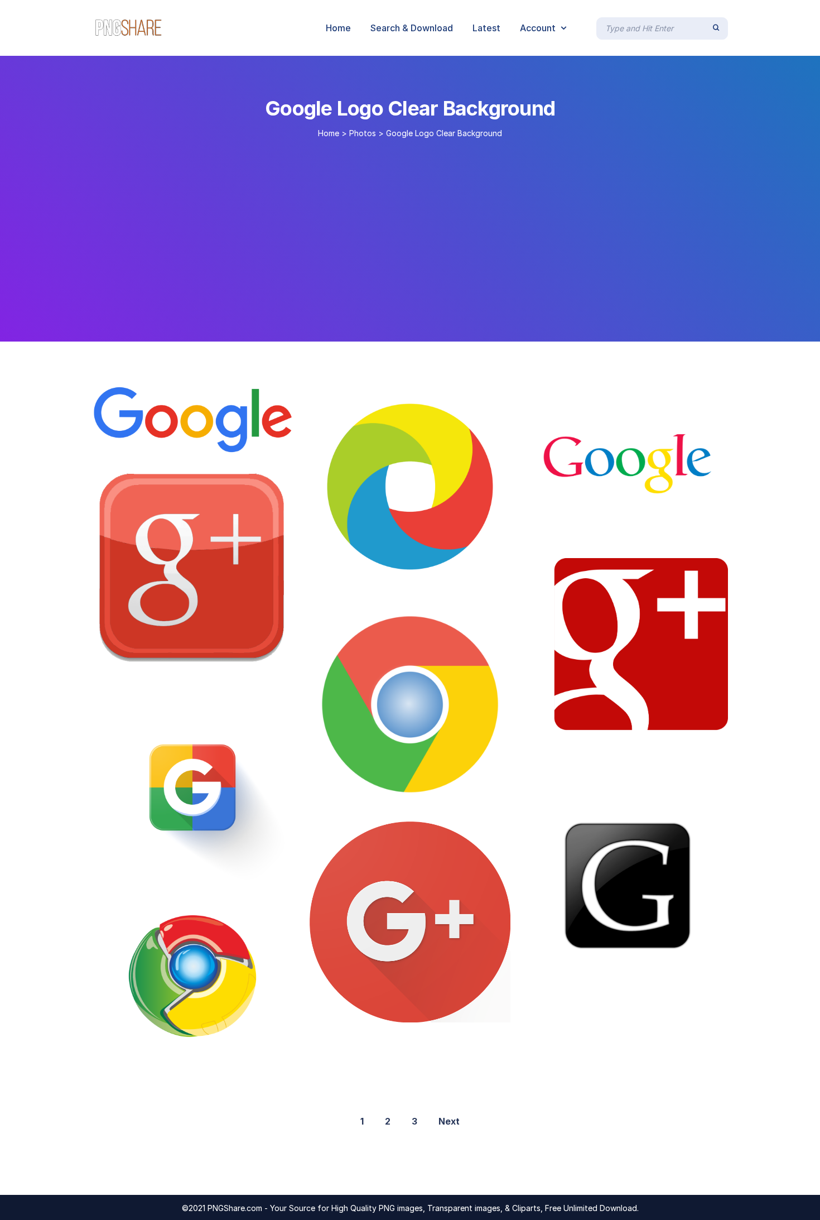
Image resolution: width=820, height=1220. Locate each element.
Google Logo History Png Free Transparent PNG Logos (245, 441)
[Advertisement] (410, 235)
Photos (362, 133)
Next (449, 1121)
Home (328, 133)
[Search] (716, 28)
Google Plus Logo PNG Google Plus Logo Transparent (248, 658)
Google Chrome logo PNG (386, 575)
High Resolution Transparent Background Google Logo (243, 876)
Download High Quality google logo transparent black (670, 974)
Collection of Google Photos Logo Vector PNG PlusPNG (234, 1035)
